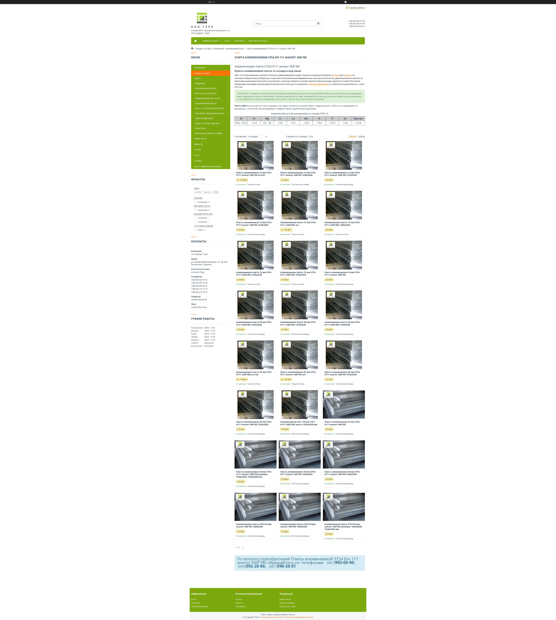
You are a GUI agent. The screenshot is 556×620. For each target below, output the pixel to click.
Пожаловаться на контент (272, 617)
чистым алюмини (317, 84)
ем (327, 84)
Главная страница (199, 606)
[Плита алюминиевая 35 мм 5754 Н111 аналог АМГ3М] (344, 404)
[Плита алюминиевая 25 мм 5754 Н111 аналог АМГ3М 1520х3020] (256, 404)
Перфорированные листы (207, 98)
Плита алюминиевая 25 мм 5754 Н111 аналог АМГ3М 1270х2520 (342, 373)
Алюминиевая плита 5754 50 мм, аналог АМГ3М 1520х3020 (298, 525)
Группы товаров (287, 602)
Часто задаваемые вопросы (208, 166)
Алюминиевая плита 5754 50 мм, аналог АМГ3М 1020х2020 (254, 525)
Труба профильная (204, 118)
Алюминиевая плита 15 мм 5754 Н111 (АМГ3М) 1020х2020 (342, 223)
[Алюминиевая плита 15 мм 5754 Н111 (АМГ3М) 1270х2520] (256, 255)
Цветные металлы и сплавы (208, 133)
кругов (348, 75)
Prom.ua (291, 614)
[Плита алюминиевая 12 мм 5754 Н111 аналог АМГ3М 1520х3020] (256, 205)
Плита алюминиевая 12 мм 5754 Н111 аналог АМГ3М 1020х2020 (297, 173)
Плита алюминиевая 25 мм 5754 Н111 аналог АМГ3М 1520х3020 (253, 423)
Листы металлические (205, 93)
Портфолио (200, 67)
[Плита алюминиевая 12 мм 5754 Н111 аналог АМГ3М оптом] (256, 155)
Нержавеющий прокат (206, 88)
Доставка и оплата (258, 41)
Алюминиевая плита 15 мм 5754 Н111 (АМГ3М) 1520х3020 (297, 273)
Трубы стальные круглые (207, 123)
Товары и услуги (210, 41)
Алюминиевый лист (235, 48)
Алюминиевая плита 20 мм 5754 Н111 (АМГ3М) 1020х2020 (253, 323)
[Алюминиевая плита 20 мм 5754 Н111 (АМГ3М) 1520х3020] (344, 304)
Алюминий (218, 48)
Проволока (200, 128)
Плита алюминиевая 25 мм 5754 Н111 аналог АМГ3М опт (297, 373)
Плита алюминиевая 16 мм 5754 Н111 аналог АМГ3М (342, 273)
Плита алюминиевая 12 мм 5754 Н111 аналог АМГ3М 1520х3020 (253, 223)
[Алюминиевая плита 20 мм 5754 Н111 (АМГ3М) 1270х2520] (300, 304)
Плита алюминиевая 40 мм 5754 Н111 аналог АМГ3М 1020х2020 (297, 473)
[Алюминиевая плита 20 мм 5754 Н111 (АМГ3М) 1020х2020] (256, 304)
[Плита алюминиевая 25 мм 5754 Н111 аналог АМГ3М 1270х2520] (344, 354)
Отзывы (198, 160)
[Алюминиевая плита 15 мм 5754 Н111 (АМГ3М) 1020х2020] (344, 205)
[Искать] (318, 24)
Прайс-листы (200, 138)
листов (334, 75)
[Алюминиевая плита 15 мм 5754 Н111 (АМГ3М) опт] (300, 205)
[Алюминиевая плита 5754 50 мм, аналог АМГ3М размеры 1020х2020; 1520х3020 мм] (344, 506)
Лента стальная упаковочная (209, 108)
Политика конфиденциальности (299, 617)
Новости (198, 144)
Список (361, 136)
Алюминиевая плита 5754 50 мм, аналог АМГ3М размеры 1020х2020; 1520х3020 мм (343, 527)
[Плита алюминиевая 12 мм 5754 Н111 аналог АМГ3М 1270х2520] (344, 155)
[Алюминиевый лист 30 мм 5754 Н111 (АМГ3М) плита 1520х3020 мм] (300, 404)
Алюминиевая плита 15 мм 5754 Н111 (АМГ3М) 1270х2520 (253, 273)
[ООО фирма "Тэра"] (202, 20)
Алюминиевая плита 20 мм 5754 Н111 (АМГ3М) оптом (253, 373)
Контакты (239, 41)
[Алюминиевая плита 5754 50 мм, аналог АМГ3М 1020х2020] (256, 506)
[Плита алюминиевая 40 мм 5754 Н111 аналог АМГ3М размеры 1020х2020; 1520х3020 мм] (256, 454)
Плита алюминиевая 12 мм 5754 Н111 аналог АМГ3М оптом (253, 173)
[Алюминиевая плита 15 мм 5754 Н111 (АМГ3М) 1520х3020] (300, 255)
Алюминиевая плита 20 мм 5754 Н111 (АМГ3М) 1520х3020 (342, 323)
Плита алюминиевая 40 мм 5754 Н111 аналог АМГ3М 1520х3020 (342, 473)
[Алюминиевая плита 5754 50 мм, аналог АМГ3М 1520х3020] (300, 506)
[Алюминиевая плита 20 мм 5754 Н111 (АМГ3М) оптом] (256, 354)
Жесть (198, 78)
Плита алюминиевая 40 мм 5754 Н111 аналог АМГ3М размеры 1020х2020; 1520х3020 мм (253, 474)
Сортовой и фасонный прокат (209, 113)
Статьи (197, 149)
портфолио (240, 606)
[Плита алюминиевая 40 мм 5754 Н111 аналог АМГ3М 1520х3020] (344, 454)
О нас (227, 41)
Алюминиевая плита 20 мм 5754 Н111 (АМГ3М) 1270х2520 (297, 323)
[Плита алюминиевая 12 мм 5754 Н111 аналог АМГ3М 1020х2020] (300, 155)
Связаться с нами (287, 606)
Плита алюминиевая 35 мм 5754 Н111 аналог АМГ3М (342, 423)
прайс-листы (285, 599)
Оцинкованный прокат (206, 103)
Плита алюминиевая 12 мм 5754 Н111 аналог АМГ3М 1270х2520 (342, 173)
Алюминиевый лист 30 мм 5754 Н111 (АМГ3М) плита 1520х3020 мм (298, 423)
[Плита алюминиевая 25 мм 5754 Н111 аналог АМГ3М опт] (300, 354)
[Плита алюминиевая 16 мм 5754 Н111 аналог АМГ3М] (344, 255)
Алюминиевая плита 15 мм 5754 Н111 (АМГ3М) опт (297, 223)
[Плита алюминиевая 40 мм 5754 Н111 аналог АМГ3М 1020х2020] (300, 454)
